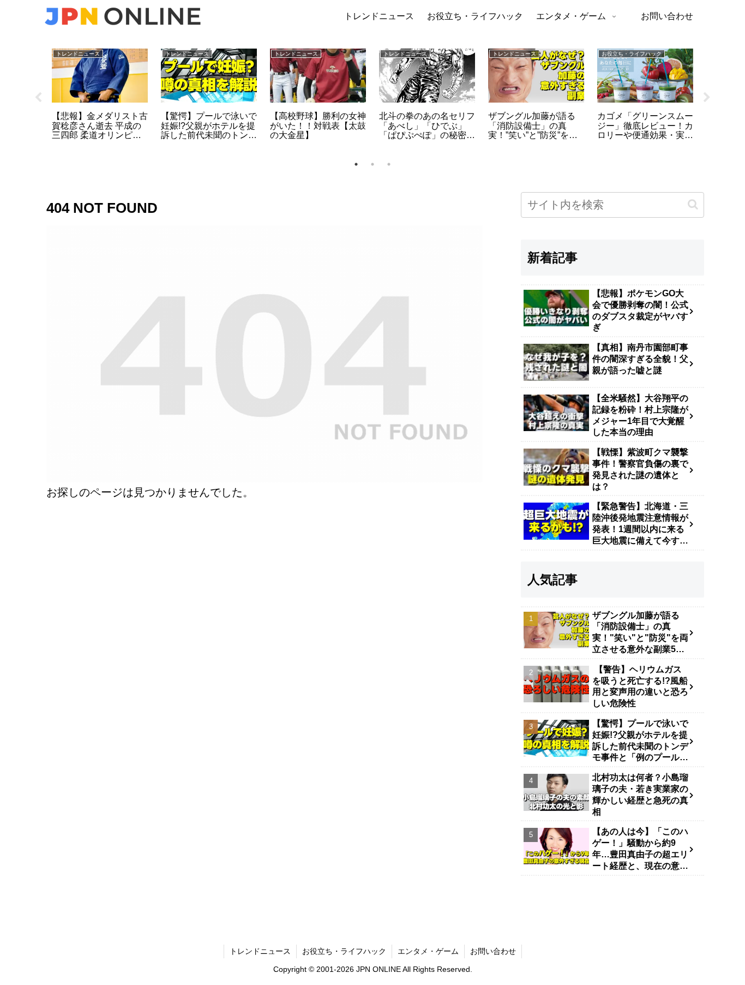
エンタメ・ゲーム (428, 951)
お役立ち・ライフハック (344, 951)
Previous (38, 97)
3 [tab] (388, 164)
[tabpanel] (100, 96)
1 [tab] (356, 164)
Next (706, 97)
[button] (692, 204)
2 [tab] (372, 164)
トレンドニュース (260, 951)
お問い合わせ (493, 951)
